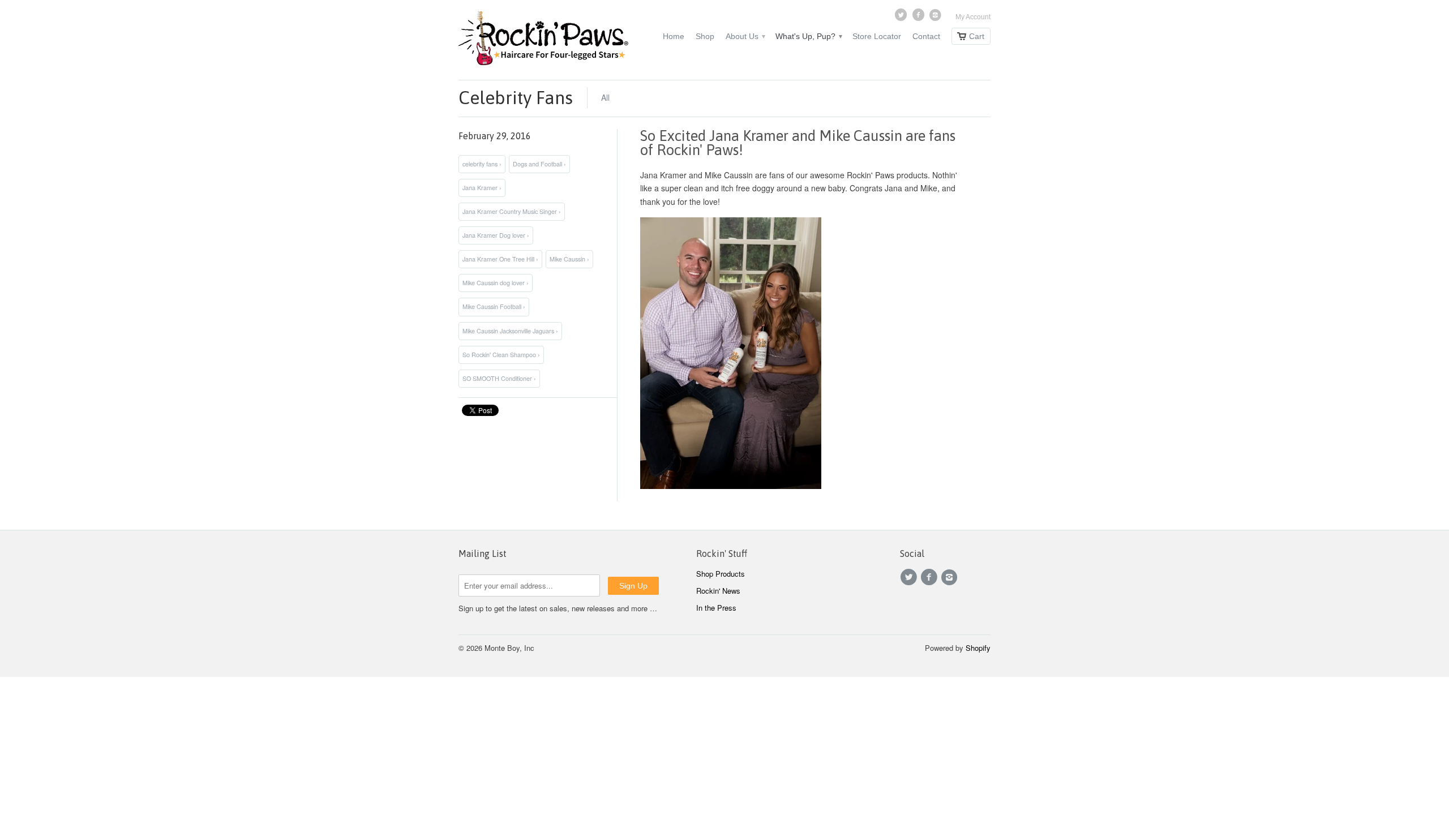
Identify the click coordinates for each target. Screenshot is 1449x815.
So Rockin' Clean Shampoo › (501, 354)
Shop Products (720, 573)
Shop (705, 36)
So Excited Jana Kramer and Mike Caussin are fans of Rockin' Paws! (797, 142)
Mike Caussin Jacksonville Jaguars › (510, 331)
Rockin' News (718, 590)
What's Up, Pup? (808, 36)
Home (673, 36)
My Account (973, 17)
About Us (745, 36)
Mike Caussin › (569, 259)
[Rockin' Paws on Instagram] (936, 17)
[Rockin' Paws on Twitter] (902, 17)
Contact (926, 36)
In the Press (716, 607)
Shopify (978, 647)
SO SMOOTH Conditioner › (499, 378)
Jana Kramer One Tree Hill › (500, 259)
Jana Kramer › (481, 187)
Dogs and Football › (539, 164)
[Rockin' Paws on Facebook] (919, 17)
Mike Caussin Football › (493, 306)
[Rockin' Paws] (543, 39)
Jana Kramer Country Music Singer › (511, 211)
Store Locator (876, 36)
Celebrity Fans (515, 97)
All (605, 97)
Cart (976, 36)
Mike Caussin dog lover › (495, 282)
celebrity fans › (481, 164)
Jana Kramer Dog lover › (495, 235)
